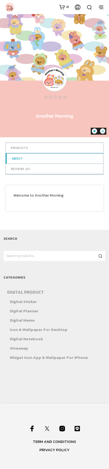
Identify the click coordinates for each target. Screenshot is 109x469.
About (17, 158)
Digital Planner (24, 311)
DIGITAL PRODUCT (25, 292)
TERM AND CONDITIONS (54, 441)
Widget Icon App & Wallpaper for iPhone (49, 357)
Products (19, 148)
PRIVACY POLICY (54, 450)
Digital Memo (22, 320)
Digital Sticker (23, 301)
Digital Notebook (26, 339)
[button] (64, 7)
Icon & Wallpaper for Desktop (38, 329)
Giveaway (19, 348)
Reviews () (20, 169)
